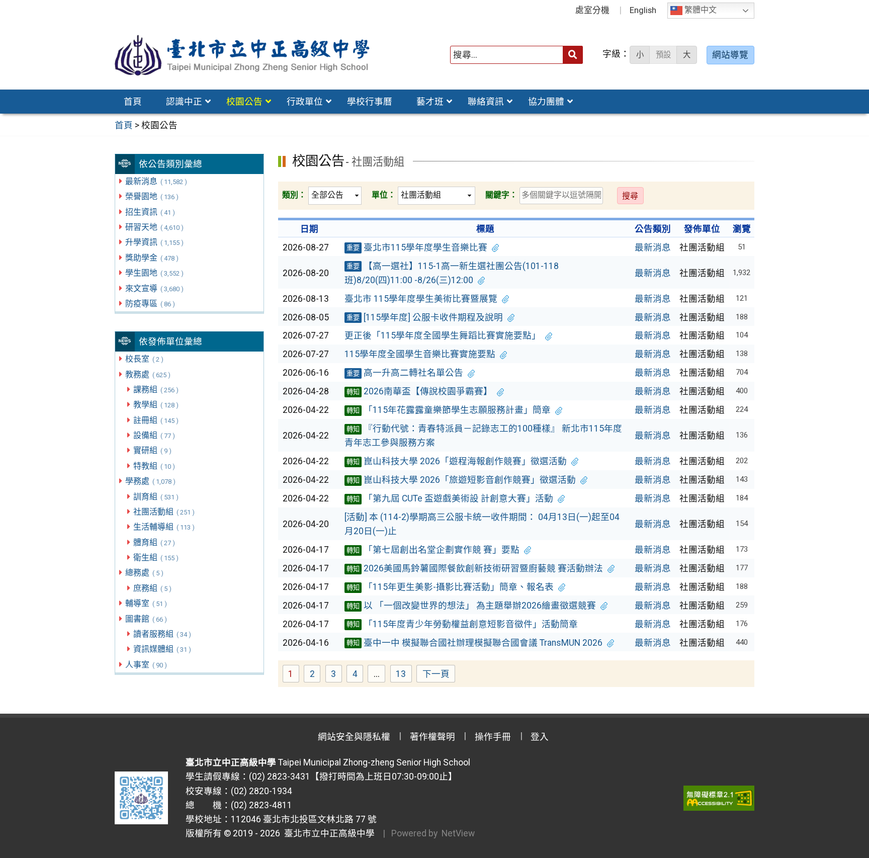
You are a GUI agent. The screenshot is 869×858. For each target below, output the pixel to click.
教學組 (155, 404)
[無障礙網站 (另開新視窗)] (718, 798)
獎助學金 (151, 258)
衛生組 (155, 557)
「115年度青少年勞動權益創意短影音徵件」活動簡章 (462, 624)
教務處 (147, 374)
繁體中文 (699, 10)
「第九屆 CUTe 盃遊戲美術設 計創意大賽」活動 (449, 498)
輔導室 (145, 603)
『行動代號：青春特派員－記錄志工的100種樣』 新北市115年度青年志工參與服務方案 (483, 435)
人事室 (145, 664)
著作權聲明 (432, 737)
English (643, 10)
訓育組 (155, 496)
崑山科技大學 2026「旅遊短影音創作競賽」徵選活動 (461, 480)
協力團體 (546, 102)
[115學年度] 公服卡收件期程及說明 (424, 317)
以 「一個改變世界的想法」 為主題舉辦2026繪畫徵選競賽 (471, 605)
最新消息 (156, 181)
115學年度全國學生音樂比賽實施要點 (419, 354)
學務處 (150, 481)
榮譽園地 (151, 196)
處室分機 (592, 10)
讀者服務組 (162, 634)
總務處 (144, 572)
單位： (384, 195)
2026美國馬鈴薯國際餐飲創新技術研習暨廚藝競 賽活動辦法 (474, 568)
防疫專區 (150, 303)
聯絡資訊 (486, 102)
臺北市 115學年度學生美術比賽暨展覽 (420, 299)
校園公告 (244, 102)
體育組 (154, 542)
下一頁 (436, 674)
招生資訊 (150, 212)
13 (404, 675)
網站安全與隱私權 (354, 737)
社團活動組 (163, 512)
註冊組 (155, 420)
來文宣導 (154, 288)
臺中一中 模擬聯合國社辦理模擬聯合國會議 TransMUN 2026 (474, 643)
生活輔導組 (163, 527)
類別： (294, 195)
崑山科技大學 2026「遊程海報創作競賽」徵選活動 (456, 461)
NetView (458, 833)
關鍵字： (501, 195)
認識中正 (184, 102)
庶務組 (152, 588)
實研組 (152, 450)
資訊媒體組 (162, 649)
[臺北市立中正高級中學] (243, 55)
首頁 (133, 102)
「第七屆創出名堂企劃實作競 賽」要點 (432, 550)
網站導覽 (730, 55)
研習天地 (154, 227)
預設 (663, 54)
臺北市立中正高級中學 (327, 833)
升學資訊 (154, 242)
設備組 (154, 435)
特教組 (154, 466)
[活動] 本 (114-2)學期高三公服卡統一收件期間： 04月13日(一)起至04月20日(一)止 (482, 524)
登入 (540, 737)
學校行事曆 (369, 102)
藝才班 (430, 102)
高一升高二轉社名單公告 (404, 373)
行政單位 (305, 102)
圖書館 (145, 619)
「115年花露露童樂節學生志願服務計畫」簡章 (448, 410)
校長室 (144, 359)
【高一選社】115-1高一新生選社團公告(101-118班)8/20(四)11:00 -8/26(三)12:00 (451, 273)
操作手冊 (493, 737)
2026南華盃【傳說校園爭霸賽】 (419, 391)
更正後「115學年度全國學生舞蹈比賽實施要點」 (442, 335)
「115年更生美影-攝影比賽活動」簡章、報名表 (450, 587)
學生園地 (154, 273)
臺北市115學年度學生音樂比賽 (416, 247)
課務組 (155, 389)
